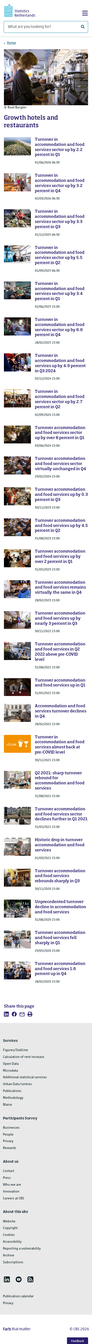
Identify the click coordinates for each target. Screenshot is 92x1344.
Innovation (11, 1191)
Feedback (77, 1341)
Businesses (11, 1127)
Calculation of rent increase (23, 1057)
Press (7, 1178)
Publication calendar (18, 1296)
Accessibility (12, 1241)
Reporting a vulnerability (22, 1248)
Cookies (9, 1235)
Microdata (10, 1070)
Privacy (8, 1141)
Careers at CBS (13, 1198)
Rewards (9, 1148)
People (8, 1134)
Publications (12, 1091)
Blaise (7, 1104)
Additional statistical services (25, 1077)
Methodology (13, 1098)
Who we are (12, 1184)
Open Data (11, 1064)
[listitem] (6, 1014)
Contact (8, 1171)
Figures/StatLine (15, 1050)
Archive (8, 1255)
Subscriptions (13, 1262)
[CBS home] (24, 10)
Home (11, 43)
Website (9, 1221)
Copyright (10, 1228)
